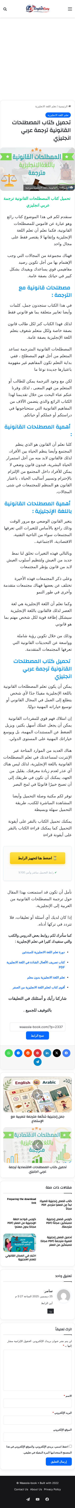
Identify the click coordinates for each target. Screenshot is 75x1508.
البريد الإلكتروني (62, 1412)
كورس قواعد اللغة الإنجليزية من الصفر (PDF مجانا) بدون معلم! (21, 1223)
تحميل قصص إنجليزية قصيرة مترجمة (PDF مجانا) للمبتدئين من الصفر (56, 1241)
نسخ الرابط (37, 1035)
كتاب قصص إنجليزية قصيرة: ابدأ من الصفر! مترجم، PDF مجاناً (56, 1205)
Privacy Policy (52, 1489)
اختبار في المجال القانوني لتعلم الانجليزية (20, 1257)
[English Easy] (37, 9)
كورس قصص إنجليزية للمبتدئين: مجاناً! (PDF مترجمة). (59, 1223)
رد (50, 1311)
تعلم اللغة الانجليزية (45, 106)
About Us (36, 1489)
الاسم (68, 1395)
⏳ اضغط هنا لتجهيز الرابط (37, 858)
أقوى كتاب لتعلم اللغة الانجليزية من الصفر (39, 987)
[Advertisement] (37, 58)
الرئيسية (63, 106)
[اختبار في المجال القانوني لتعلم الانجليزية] (19, 1243)
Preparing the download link (21, 1201)
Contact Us (21, 1489)
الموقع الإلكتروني (62, 1429)
